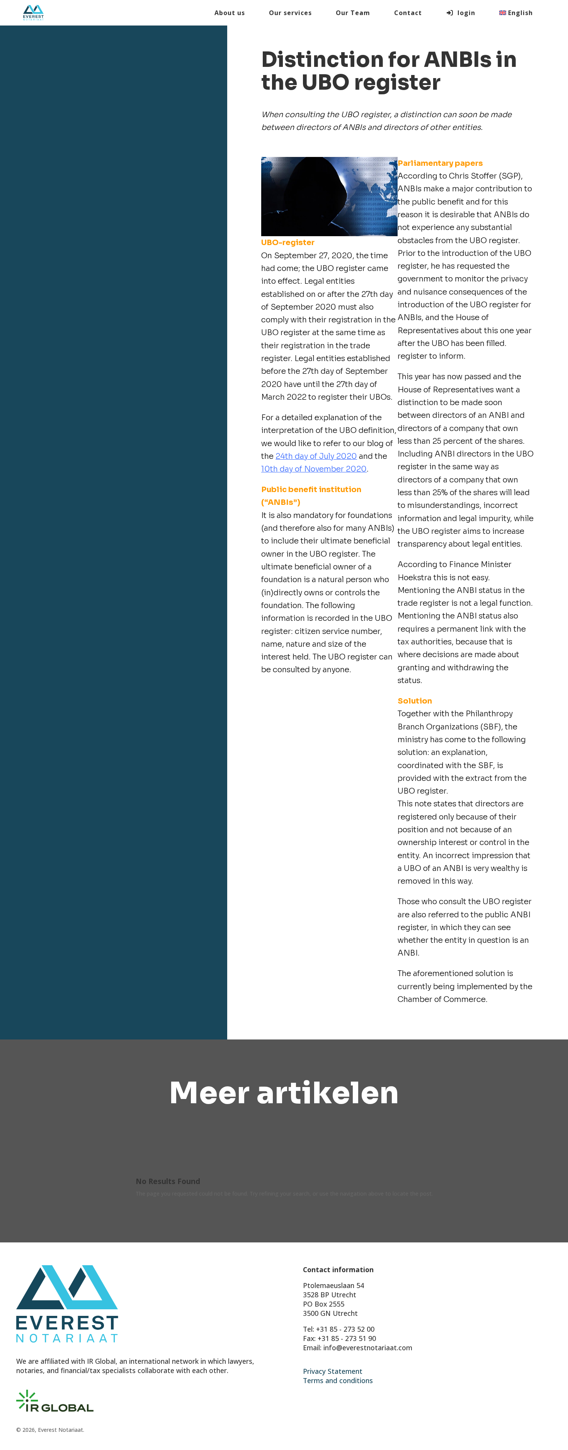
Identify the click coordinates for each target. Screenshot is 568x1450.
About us (229, 13)
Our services (290, 13)
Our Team (353, 13)
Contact (408, 13)
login (464, 13)
